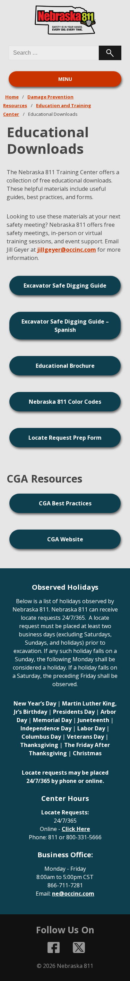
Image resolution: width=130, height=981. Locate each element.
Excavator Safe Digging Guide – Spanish (65, 326)
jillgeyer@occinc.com (66, 249)
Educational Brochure (65, 366)
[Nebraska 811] (65, 20)
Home (12, 97)
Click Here (76, 829)
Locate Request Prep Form (65, 437)
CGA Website (65, 539)
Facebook (53, 947)
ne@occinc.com (73, 893)
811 (53, 837)
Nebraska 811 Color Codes (65, 401)
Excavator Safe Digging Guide (65, 285)
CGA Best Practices (65, 503)
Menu (65, 79)
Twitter (79, 947)
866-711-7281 (65, 885)
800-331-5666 (84, 837)
